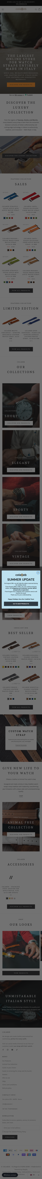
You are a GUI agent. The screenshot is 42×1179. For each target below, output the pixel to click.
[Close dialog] (38, 572)
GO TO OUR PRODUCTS (21, 603)
